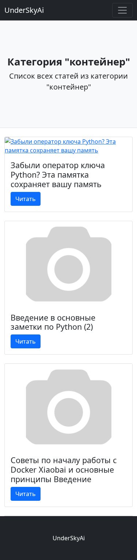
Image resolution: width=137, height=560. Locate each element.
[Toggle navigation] (122, 10)
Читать (25, 199)
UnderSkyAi (24, 10)
